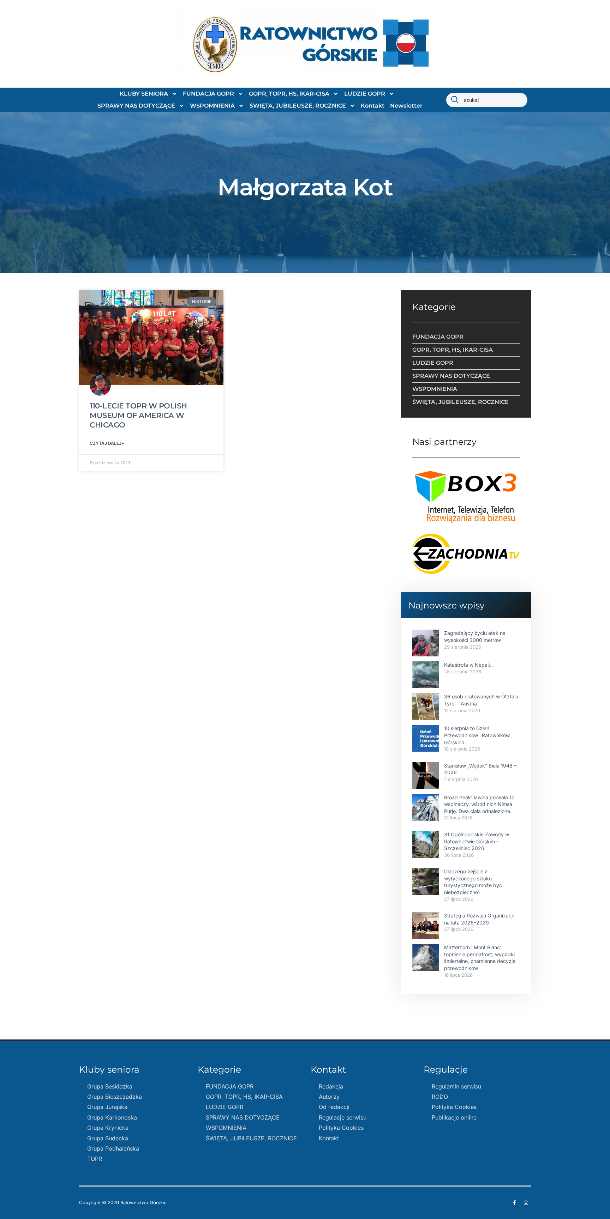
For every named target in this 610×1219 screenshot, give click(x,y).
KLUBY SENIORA (144, 93)
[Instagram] (526, 1203)
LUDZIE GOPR (364, 93)
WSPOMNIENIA (212, 105)
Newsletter (406, 105)
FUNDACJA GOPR (208, 93)
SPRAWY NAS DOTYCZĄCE (136, 105)
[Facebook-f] (514, 1203)
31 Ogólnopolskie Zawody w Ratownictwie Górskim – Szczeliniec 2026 (476, 841)
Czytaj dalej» (107, 443)
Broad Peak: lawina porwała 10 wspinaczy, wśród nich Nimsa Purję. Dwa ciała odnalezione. (479, 804)
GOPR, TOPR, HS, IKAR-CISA (289, 93)
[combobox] (486, 100)
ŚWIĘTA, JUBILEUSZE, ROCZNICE (298, 105)
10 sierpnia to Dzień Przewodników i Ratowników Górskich (477, 735)
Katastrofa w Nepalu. (468, 665)
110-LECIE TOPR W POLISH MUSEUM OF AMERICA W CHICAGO (138, 415)
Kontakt (372, 105)
